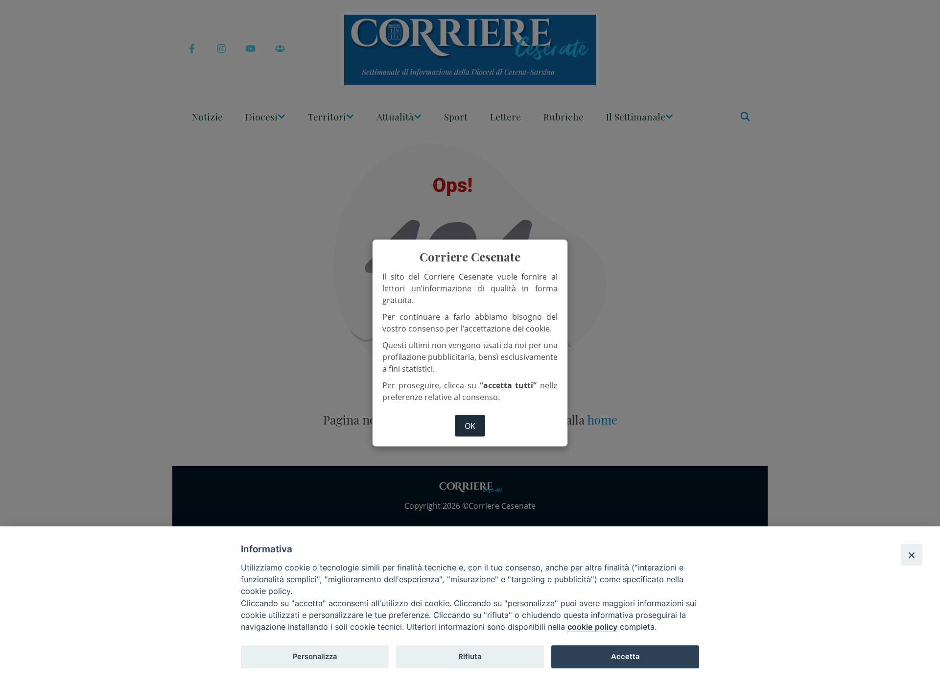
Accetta (625, 656)
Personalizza (315, 656)
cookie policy (592, 627)
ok (470, 426)
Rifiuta (469, 656)
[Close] (911, 555)
